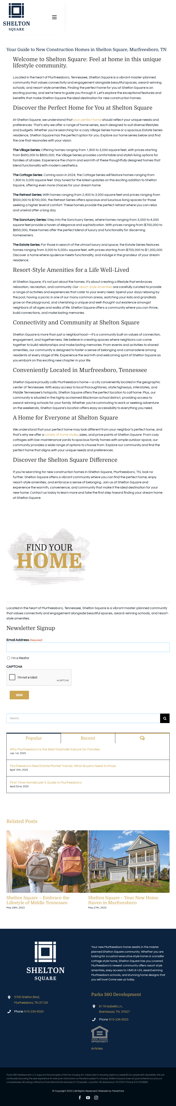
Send (19, 695)
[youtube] (88, 1098)
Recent (88, 738)
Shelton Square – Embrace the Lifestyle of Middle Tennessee (47, 861)
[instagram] (96, 1098)
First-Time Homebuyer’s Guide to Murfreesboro (46, 782)
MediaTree (118, 1091)
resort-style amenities (95, 287)
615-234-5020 (34, 1011)
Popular (34, 738)
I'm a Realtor (20, 658)
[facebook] (80, 1098)
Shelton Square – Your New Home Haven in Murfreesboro (129, 861)
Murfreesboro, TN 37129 (31, 1002)
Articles (97, 1048)
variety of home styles (61, 434)
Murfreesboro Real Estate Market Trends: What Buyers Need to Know (63, 766)
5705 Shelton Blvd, (27, 997)
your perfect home (87, 119)
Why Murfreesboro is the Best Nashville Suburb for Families (55, 749)
